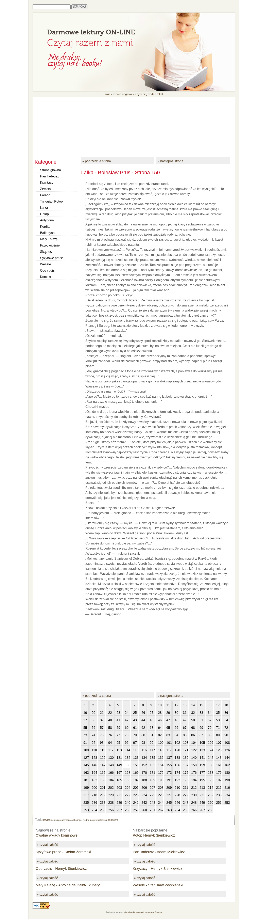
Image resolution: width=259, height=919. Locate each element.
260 (144, 810)
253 (86, 810)
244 (160, 802)
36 (226, 712)
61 (135, 727)
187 (135, 780)
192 (177, 780)
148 (111, 765)
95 (118, 742)
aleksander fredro (80, 820)
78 (126, 735)
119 (169, 750)
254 (94, 810)
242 (144, 802)
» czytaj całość (47, 844)
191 (169, 780)
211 (185, 787)
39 (102, 720)
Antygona (47, 220)
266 (193, 810)
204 (127, 787)
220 (111, 795)
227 (169, 795)
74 (93, 735)
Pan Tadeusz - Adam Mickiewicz (159, 852)
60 (126, 727)
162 (227, 765)
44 (143, 720)
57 (102, 727)
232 (210, 795)
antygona (66, 820)
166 (111, 772)
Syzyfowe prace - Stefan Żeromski (63, 852)
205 (135, 787)
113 (119, 750)
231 (202, 795)
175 (185, 772)
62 (143, 727)
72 (226, 727)
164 (94, 772)
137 (169, 757)
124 (210, 750)
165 (102, 772)
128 (94, 757)
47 (168, 720)
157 (185, 765)
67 (185, 727)
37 (85, 720)
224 (144, 795)
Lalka (44, 207)
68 (193, 727)
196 (210, 780)
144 (227, 757)
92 (93, 742)
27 (151, 712)
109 (86, 750)
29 (168, 712)
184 (111, 780)
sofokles (56, 820)
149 (119, 765)
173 (169, 772)
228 (177, 795)
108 (227, 742)
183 (102, 780)
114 (127, 750)
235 (86, 802)
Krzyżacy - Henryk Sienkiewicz (157, 869)
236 (94, 802)
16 (209, 705)
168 (127, 772)
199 (86, 787)
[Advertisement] (134, 125)
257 (119, 810)
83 (168, 735)
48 (176, 720)
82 (160, 735)
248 (193, 802)
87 (201, 735)
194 (193, 780)
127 (86, 757)
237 (102, 802)
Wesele (45, 264)
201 (102, 787)
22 (110, 712)
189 (152, 780)
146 (94, 765)
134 (144, 757)
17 (218, 705)
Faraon (45, 195)
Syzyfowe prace (51, 258)
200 (94, 787)
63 (151, 727)
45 (151, 720)
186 (127, 780)
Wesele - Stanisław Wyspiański (158, 885)
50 (193, 720)
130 (111, 757)
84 (176, 735)
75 (102, 735)
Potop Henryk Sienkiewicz (154, 835)
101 (169, 742)
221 (119, 795)
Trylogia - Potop (51, 201)
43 (135, 720)
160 (210, 765)
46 (160, 720)
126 (227, 750)
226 (160, 795)
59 (118, 727)
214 (210, 787)
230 (193, 795)
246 (177, 802)
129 (102, 757)
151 (135, 765)
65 (168, 727)
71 (218, 727)
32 (193, 712)
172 (160, 772)
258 (127, 810)
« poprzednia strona (96, 161)
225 (152, 795)
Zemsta (45, 189)
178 (210, 772)
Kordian (45, 226)
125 (218, 750)
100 (160, 742)
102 (177, 742)
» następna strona (170, 161)
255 (102, 810)
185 (119, 780)
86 (193, 735)
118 (160, 750)
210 (177, 787)
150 (127, 765)
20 (93, 712)
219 (102, 795)
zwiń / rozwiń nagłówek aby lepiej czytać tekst (134, 94)
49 (185, 720)
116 (144, 750)
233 (218, 795)
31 (185, 712)
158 (193, 765)
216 (227, 787)
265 (185, 810)
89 (218, 735)
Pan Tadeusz (49, 176)
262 (160, 810)
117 (152, 750)
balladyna (102, 820)
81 (151, 735)
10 (160, 705)
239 (119, 802)
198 (227, 780)
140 (193, 757)
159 (202, 765)
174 (177, 772)
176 (193, 772)
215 (218, 787)
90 (226, 735)
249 (202, 802)
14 (193, 705)
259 (135, 810)
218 (94, 795)
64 (160, 727)
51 (201, 720)
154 (160, 765)
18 (226, 705)
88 (209, 735)
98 (143, 742)
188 (144, 780)
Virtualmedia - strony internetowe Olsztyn (143, 912)
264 (177, 810)
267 (202, 810)
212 (193, 787)
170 (144, 772)
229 (185, 795)
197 (218, 780)
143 (218, 757)
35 (218, 712)
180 (227, 772)
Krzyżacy (46, 182)
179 (218, 772)
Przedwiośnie (50, 245)
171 (152, 772)
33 (201, 712)
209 (169, 787)
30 (176, 712)
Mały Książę (49, 239)
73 (85, 735)
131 (119, 757)
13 (185, 705)
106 (210, 742)
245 (169, 802)
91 (85, 742)
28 (160, 712)
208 (160, 787)
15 (201, 705)
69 (201, 727)
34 (209, 712)
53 (218, 720)
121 (185, 750)
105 (202, 742)
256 (111, 810)
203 (119, 787)
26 (143, 712)
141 (202, 757)
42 (126, 720)
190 (160, 780)
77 (118, 735)
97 (135, 742)
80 (143, 735)
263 (169, 810)
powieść (47, 820)
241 (135, 802)
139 (185, 757)
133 (135, 757)
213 (202, 787)
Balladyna (47, 233)
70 (209, 727)
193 (185, 780)
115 (135, 750)
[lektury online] (134, 90)
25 (135, 712)
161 (218, 765)
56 (93, 727)
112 (111, 750)
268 (210, 810)
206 (144, 787)
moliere (93, 820)
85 (185, 735)
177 (202, 772)
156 (177, 765)
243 (152, 802)
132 (127, 757)
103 (185, 742)
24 (126, 712)
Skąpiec (46, 251)
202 (111, 787)
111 (102, 750)
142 (210, 757)
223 (135, 795)
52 (209, 720)
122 (193, 750)
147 (102, 765)
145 (86, 765)
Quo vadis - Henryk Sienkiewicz (61, 869)
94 (110, 742)
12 (176, 705)
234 (227, 795)
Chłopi (45, 214)
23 (118, 712)
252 (227, 802)
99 (151, 742)
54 (226, 720)
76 (110, 735)
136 (160, 757)
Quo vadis (47, 270)
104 (193, 742)
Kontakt (45, 277)
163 (86, 772)
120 (177, 750)
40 (110, 720)
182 (94, 780)
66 (176, 727)
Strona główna (50, 170)
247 (185, 802)
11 (168, 705)
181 (86, 780)
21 (102, 712)
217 (86, 795)
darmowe (113, 820)
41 (118, 720)
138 (177, 757)
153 (152, 765)
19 (85, 712)
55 (85, 727)
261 (152, 810)
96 (126, 742)
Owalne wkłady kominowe (56, 835)
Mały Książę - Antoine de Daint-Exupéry (68, 885)
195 (202, 780)
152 (144, 765)
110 (94, 750)
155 (169, 765)
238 (111, 802)
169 (135, 772)
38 (93, 720)
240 (127, 802)
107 (218, 742)
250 (210, 802)
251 (218, 802)
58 (110, 727)
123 (202, 750)
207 (152, 787)
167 (119, 772)
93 (102, 742)
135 (152, 757)
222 (127, 795)
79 (135, 735)
